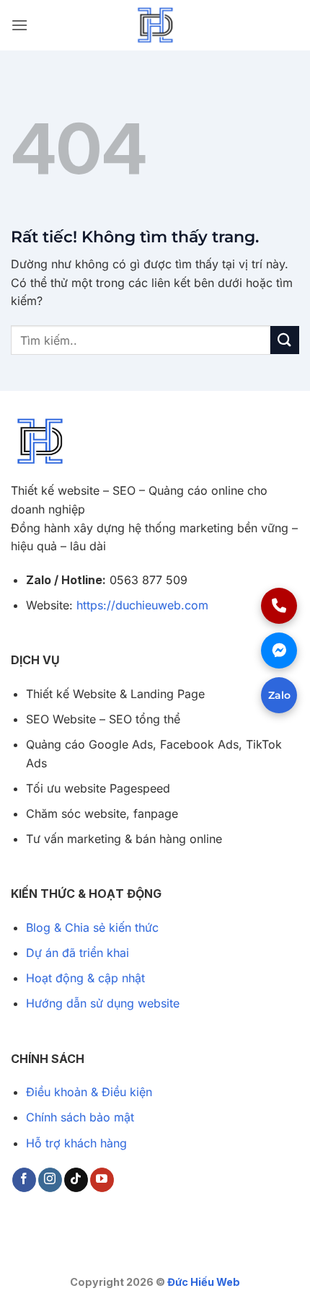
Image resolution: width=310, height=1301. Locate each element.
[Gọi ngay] (279, 606)
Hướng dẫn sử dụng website (103, 1003)
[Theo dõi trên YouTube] (102, 1180)
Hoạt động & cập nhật (85, 978)
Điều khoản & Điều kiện (89, 1092)
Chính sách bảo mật (80, 1117)
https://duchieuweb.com (142, 605)
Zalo (279, 695)
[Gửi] (284, 340)
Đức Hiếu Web (203, 1282)
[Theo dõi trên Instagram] (50, 1180)
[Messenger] (279, 650)
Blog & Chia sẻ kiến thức (92, 927)
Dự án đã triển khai (77, 952)
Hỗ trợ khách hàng (76, 1143)
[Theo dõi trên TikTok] (76, 1180)
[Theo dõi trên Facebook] (24, 1180)
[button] (19, 25)
